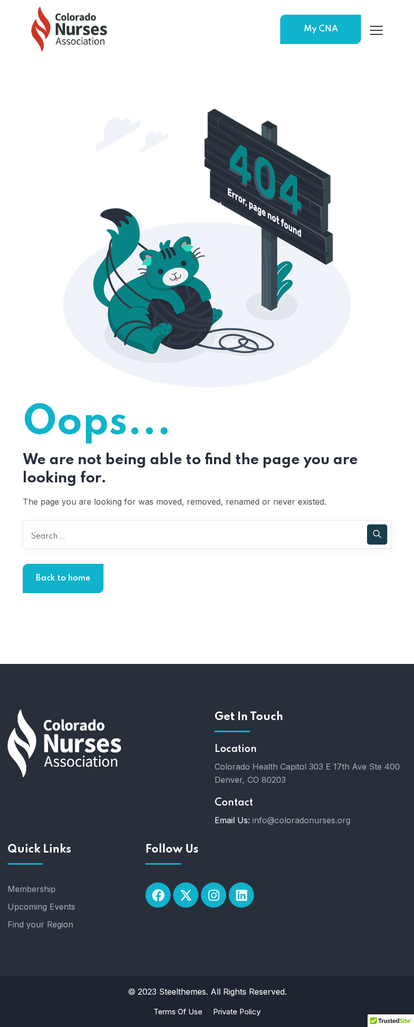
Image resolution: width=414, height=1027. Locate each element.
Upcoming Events (41, 907)
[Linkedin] (241, 895)
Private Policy (237, 1011)
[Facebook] (158, 895)
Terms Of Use (177, 1011)
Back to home (63, 578)
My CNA (321, 29)
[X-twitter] (185, 895)
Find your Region (40, 924)
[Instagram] (213, 895)
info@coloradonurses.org (301, 820)
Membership (32, 889)
